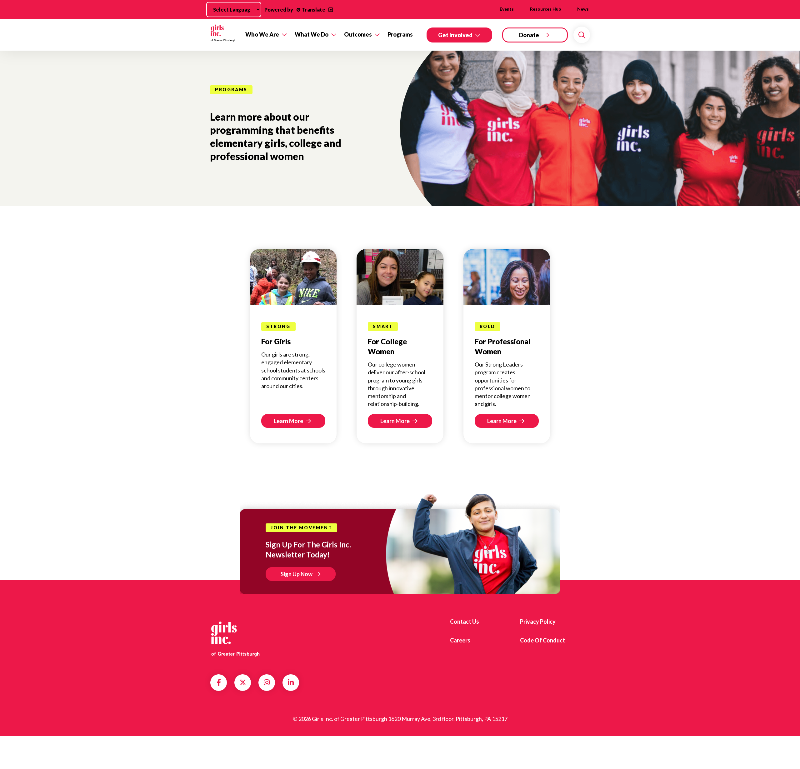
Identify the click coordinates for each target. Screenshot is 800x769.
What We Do (311, 34)
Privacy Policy (538, 621)
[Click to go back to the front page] (223, 34)
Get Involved (455, 35)
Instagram (267, 682)
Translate (313, 9)
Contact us (464, 621)
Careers (460, 640)
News (583, 9)
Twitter (243, 682)
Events (507, 9)
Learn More (289, 420)
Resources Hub (545, 9)
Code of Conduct (542, 640)
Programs (400, 34)
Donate (529, 35)
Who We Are (262, 34)
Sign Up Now (296, 574)
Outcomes (358, 34)
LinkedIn (291, 682)
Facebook (219, 682)
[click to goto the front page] (235, 638)
